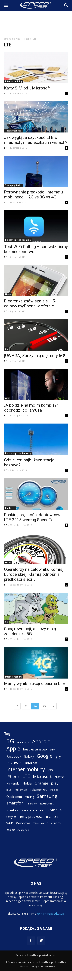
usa (56, 817)
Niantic (59, 777)
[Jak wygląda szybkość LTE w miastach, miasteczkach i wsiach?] (36, 117)
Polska (54, 790)
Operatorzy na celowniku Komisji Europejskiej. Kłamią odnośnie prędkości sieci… (34, 574)
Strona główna (12, 38)
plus (9, 790)
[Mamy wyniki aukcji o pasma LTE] (36, 663)
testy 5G (11, 817)
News (8, 294)
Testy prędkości (13, 130)
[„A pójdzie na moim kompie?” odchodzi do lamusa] (36, 384)
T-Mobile (54, 810)
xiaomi (56, 823)
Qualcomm (14, 797)
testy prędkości (31, 816)
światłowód (23, 830)
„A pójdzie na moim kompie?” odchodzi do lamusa (31, 408)
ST (5, 93)
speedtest (47, 803)
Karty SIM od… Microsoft (27, 88)
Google (44, 756)
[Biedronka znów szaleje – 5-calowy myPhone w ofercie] (36, 280)
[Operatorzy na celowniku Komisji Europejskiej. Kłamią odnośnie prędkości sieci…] (36, 548)
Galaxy (29, 756)
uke (48, 817)
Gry (7, 398)
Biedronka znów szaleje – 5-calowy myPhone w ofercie (30, 303)
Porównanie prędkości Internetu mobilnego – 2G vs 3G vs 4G (33, 194)
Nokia (27, 783)
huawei (14, 762)
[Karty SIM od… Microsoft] (36, 67)
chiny (52, 749)
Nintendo (13, 783)
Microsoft (42, 776)
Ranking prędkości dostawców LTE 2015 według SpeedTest (32, 517)
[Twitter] (41, 941)
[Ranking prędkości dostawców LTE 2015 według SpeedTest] (36, 494)
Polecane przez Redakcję (18, 239)
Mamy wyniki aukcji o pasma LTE (34, 683)
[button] (66, 5)
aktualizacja (23, 742)
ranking (29, 797)
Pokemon (20, 790)
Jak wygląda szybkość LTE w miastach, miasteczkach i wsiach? (35, 140)
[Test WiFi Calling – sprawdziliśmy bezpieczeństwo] (36, 226)
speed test (12, 810)
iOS (50, 770)
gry (58, 756)
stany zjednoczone (32, 810)
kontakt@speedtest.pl (51, 913)
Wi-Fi (9, 823)
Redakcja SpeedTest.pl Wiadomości (36, 955)
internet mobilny (25, 769)
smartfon (15, 803)
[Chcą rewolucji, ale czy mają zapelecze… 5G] (36, 608)
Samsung (47, 796)
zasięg (10, 830)
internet (31, 763)
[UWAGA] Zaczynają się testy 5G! (34, 355)
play (54, 783)
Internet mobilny (13, 81)
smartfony (31, 803)
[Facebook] (31, 941)
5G (6, 348)
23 (26, 706)
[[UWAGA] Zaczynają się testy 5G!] (36, 335)
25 (44, 706)
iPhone (13, 776)
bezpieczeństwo (35, 749)
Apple (13, 748)
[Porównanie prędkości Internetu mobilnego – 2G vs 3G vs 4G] (36, 171)
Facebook (13, 756)
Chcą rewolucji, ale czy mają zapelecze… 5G (30, 631)
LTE (26, 776)
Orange (41, 783)
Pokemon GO (39, 790)
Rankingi (9, 508)
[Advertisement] (36, 23)
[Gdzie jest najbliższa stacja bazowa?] (36, 439)
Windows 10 (40, 823)
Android (41, 741)
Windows (23, 823)
